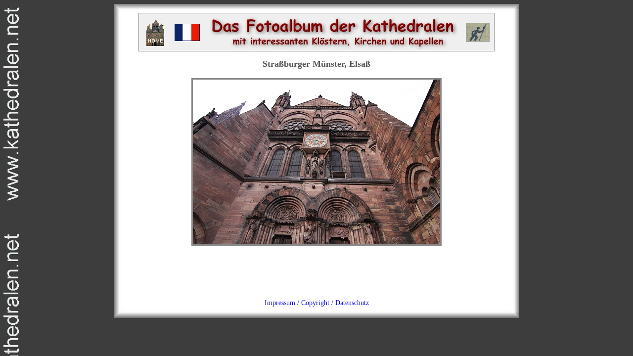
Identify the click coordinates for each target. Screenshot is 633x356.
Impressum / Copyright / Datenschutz (317, 303)
